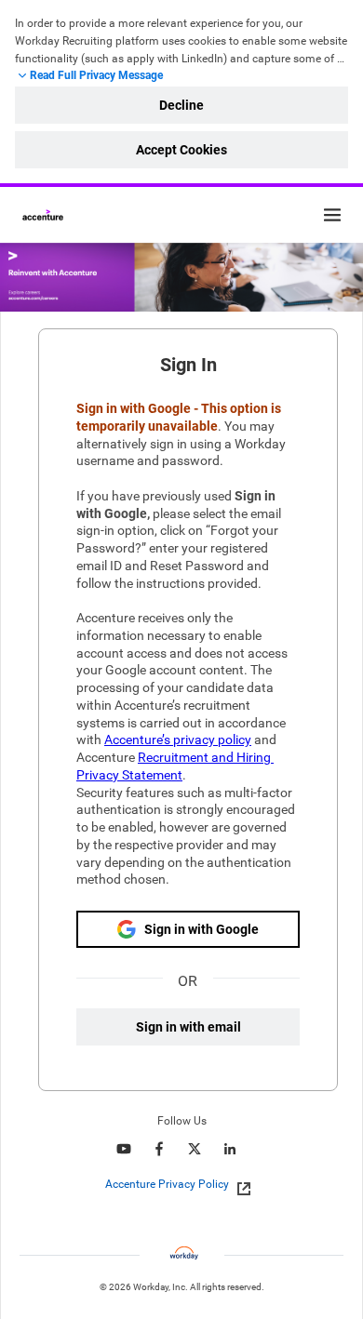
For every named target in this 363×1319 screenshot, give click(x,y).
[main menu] (332, 215)
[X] (195, 1149)
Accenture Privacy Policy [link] (167, 1184)
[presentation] (182, 1184)
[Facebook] (159, 1149)
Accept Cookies (181, 149)
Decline (181, 105)
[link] (239, 1185)
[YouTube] (124, 1149)
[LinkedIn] (230, 1149)
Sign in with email (188, 1026)
